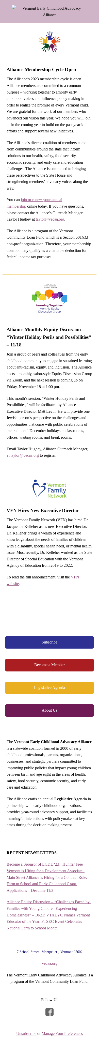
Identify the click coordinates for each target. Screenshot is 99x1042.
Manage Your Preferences (62, 1033)
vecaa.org (49, 963)
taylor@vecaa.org (50, 219)
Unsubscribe (26, 1033)
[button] (49, 642)
